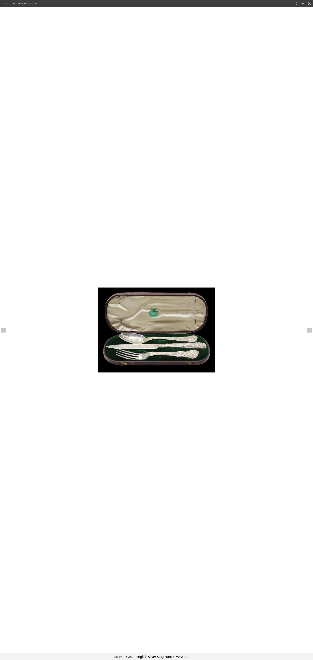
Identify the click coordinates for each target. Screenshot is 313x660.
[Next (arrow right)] (307, 330)
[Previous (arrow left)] (5, 330)
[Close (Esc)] (309, 3)
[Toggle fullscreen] (295, 3)
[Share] (302, 3)
